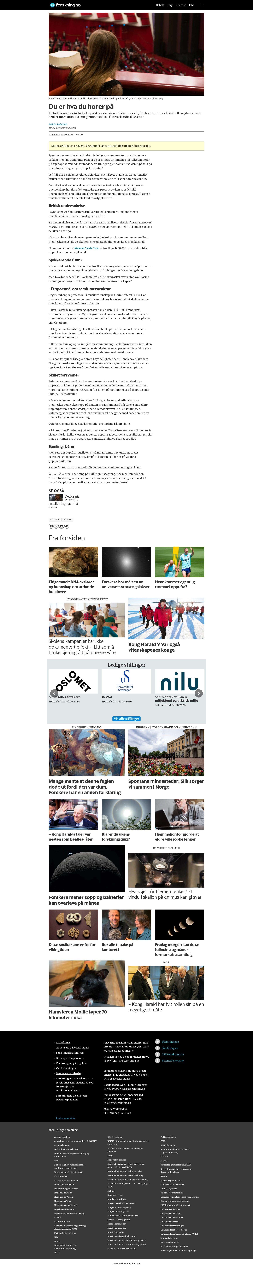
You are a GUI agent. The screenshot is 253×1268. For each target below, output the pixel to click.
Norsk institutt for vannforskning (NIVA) (126, 1244)
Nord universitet (115, 1195)
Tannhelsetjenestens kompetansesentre (180, 1197)
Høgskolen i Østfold (63, 1197)
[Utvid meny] (202, 5)
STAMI (164, 1176)
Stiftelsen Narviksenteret (172, 1184)
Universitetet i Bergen (171, 1213)
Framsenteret (60, 1176)
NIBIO (57, 1241)
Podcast (181, 5)
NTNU (110, 1156)
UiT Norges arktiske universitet (175, 1205)
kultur (54, 519)
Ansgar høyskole (62, 1137)
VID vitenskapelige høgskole (174, 1246)
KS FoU (57, 1217)
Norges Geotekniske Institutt (121, 1203)
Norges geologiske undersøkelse (122, 1215)
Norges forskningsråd (118, 1211)
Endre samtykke (65, 1118)
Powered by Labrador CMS (126, 1263)
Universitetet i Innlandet (172, 1217)
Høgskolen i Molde (63, 1193)
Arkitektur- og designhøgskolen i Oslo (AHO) (75, 1141)
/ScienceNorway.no (172, 1060)
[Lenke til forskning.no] (99, 3)
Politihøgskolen (168, 1137)
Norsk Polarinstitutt (116, 1224)
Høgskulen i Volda (62, 1201)
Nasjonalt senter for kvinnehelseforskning (127, 1179)
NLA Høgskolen (114, 1137)
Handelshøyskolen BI (64, 1184)
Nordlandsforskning (117, 1199)
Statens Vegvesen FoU (171, 1180)
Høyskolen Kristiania (64, 1209)
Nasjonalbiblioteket (116, 1160)
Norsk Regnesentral (116, 1228)
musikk (67, 519)
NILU (56, 1252)
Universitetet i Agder (170, 1209)
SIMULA (164, 1156)
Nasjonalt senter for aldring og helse (124, 1171)
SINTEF (164, 1160)
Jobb (191, 5)
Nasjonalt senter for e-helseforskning (125, 1175)
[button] (54, 693)
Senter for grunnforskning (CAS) (176, 1165)
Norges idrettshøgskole (118, 1220)
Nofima (110, 1191)
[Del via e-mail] (66, 526)
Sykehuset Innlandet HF (172, 1193)
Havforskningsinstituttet (66, 1188)
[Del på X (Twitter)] (56, 526)
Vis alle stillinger (126, 719)
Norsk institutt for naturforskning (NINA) (126, 1240)
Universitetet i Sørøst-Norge (174, 1230)
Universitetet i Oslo (169, 1221)
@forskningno (170, 1041)
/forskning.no (169, 1048)
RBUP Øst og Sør (168, 1145)
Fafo (56, 1160)
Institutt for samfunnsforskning (69, 1213)
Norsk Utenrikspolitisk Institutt (122, 1236)
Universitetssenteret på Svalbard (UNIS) (179, 1234)
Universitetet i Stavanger (172, 1226)
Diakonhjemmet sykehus (66, 1149)
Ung (170, 5)
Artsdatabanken (61, 1145)
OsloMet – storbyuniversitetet (121, 1248)
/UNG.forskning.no (172, 1054)
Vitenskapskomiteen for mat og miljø (178, 1250)
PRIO (163, 1141)
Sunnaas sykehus (169, 1188)
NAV (56, 1237)
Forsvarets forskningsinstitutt (68, 1172)
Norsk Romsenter (115, 1232)
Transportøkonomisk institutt (175, 1201)
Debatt (160, 5)
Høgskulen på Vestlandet (66, 1205)
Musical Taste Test (86, 248)
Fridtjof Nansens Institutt (66, 1180)
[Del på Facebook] (51, 526)
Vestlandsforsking (169, 1238)
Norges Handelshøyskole (119, 1207)
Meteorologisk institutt (65, 1233)
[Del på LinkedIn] (61, 526)
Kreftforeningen (62, 1221)
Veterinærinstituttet (170, 1242)
